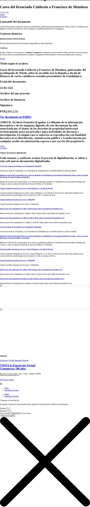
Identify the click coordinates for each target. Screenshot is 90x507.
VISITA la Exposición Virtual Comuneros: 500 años (17, 367)
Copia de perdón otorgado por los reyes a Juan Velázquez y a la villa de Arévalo (26, 188)
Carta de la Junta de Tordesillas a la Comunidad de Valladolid (20, 166)
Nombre (3, 408)
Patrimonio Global (7, 380)
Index (7, 388)
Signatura (4, 411)
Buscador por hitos (12, 390)
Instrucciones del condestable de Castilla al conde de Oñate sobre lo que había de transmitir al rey (32, 218)
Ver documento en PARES (15, 116)
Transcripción (5, 413)
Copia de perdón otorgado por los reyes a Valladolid (17, 199)
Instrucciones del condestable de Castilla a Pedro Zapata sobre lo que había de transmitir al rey (31, 209)
